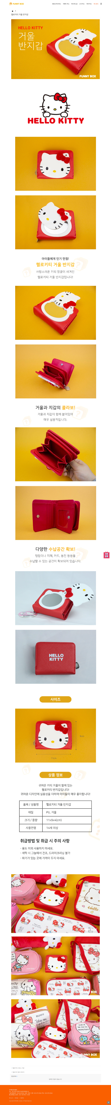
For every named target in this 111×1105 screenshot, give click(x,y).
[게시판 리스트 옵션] (15, 11)
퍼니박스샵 (74, 4)
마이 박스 (89, 4)
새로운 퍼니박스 (56, 4)
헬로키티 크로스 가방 (18, 1068)
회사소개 (11, 1098)
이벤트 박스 (66, 4)
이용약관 (22, 1098)
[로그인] (101, 3)
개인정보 (16, 1098)
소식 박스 (82, 4)
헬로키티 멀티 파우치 (18, 1072)
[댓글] (12, 11)
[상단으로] (108, 1102)
